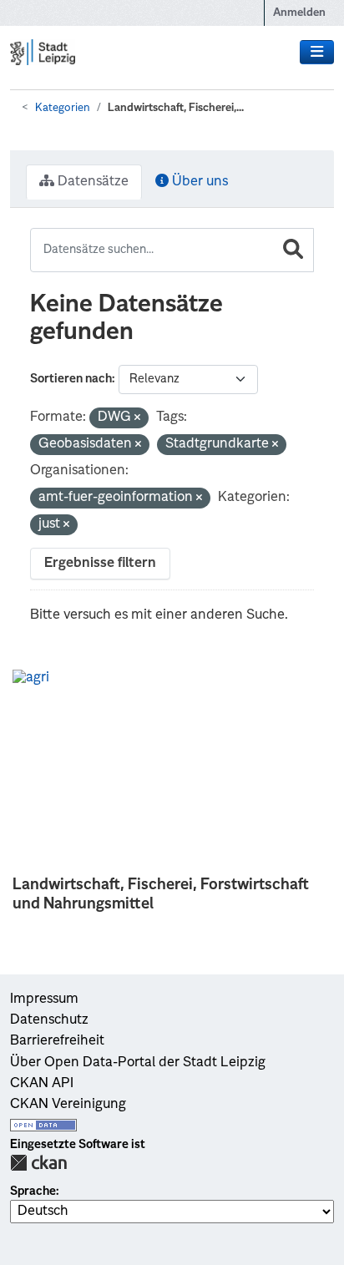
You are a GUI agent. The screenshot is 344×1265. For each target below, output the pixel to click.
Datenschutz (49, 1020)
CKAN (38, 1162)
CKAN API (41, 1083)
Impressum (44, 999)
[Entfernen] (137, 418)
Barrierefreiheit (57, 1041)
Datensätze (91, 182)
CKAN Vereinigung (68, 1104)
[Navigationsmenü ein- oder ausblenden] (317, 52)
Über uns (198, 182)
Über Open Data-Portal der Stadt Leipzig (138, 1063)
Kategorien (62, 108)
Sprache (33, 1191)
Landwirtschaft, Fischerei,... (176, 108)
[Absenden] (293, 250)
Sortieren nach (71, 379)
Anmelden (299, 13)
